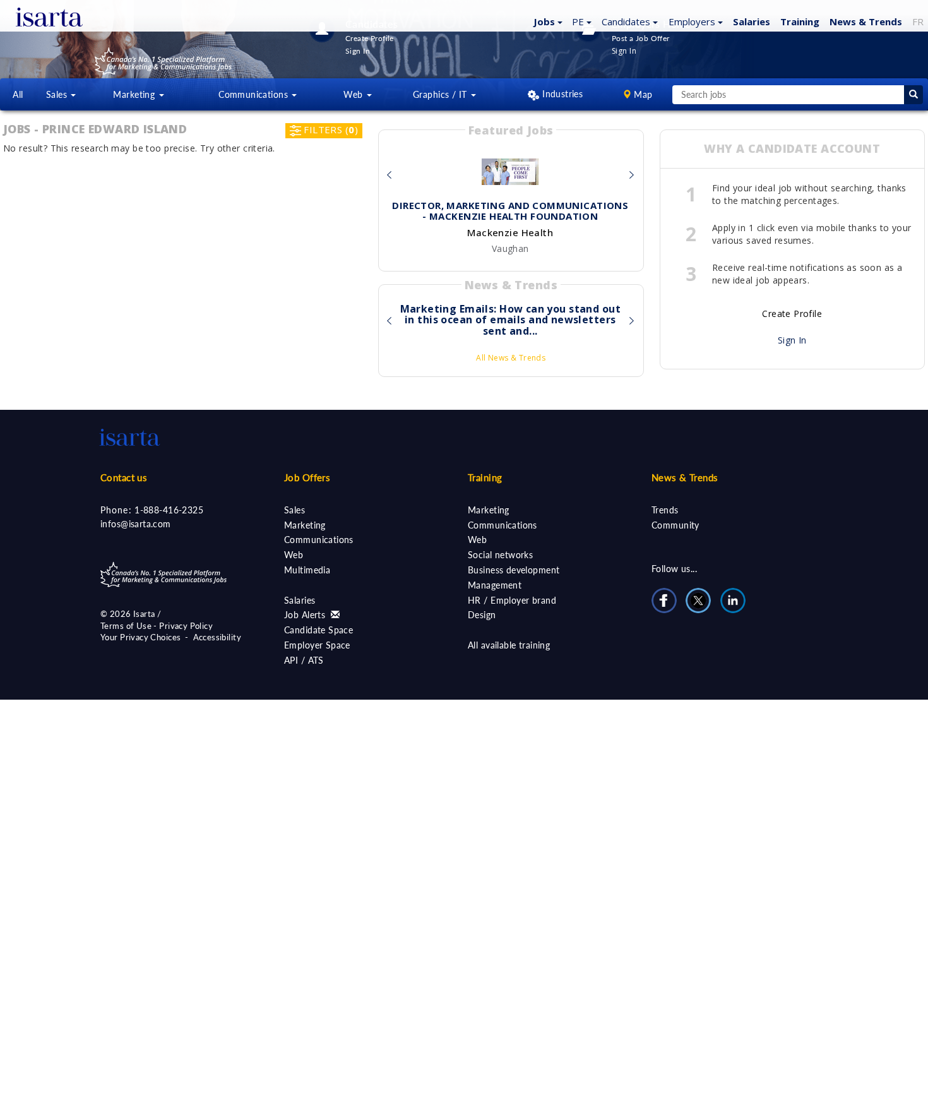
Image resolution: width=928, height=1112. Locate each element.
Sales (294, 510)
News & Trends (684, 477)
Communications (319, 539)
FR (918, 21)
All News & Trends (510, 357)
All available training (509, 645)
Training (799, 21)
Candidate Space (318, 630)
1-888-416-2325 (168, 510)
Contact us (123, 477)
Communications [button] (254, 94)
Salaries (299, 600)
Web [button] (354, 94)
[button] (546, 21)
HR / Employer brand (512, 600)
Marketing (305, 525)
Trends (665, 510)
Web (293, 554)
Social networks (500, 554)
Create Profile (792, 314)
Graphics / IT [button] (441, 94)
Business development (513, 570)
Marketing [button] (135, 94)
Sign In (792, 340)
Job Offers (307, 477)
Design (482, 614)
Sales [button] (58, 94)
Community (675, 525)
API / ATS (304, 660)
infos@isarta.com (135, 523)
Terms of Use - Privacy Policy (156, 626)
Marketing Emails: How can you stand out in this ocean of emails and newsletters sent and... (510, 320)
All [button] (18, 94)
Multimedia (307, 570)
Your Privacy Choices (140, 637)
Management (494, 585)
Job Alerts (306, 614)
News (866, 21)
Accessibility (217, 637)
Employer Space (317, 645)
